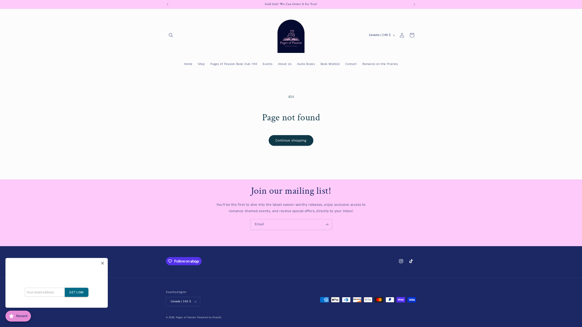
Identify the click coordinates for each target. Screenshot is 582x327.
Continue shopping (291, 140)
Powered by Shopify (209, 317)
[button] (171, 35)
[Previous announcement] (168, 4)
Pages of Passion (186, 317)
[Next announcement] (414, 4)
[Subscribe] (327, 224)
